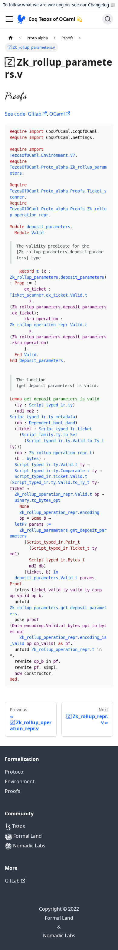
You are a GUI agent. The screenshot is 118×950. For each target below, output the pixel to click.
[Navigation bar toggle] (9, 19)
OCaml (57, 113)
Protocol (15, 771)
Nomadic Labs (28, 845)
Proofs (12, 791)
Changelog (98, 5)
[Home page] (10, 37)
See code (15, 113)
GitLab (12, 880)
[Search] (107, 19)
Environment (19, 781)
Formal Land (27, 836)
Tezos (18, 826)
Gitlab (35, 113)
